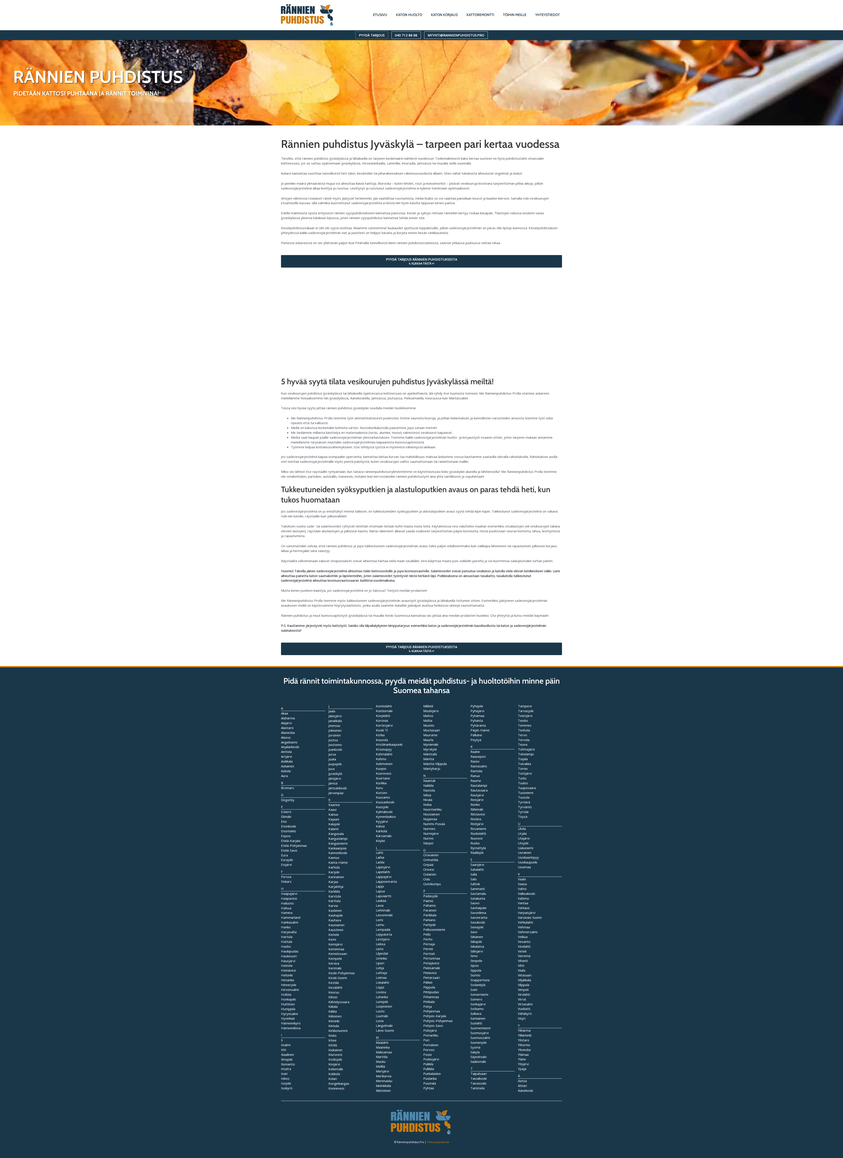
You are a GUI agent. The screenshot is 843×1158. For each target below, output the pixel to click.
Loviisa (381, 992)
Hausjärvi (288, 961)
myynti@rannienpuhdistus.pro (456, 35)
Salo (473, 879)
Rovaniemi (478, 828)
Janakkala (335, 720)
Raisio (474, 761)
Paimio (428, 901)
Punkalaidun (432, 1073)
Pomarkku (430, 1035)
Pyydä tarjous (372, 35)
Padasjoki (430, 896)
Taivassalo (478, 1083)
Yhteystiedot (547, 15)
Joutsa (333, 740)
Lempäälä (383, 929)
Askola (286, 771)
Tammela (477, 1088)
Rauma (475, 780)
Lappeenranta (386, 881)
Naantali (429, 780)
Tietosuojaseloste (438, 1142)
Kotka (380, 735)
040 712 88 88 (406, 35)
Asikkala (287, 761)
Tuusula (524, 797)
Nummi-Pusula (434, 824)
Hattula (286, 941)
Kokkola (334, 1074)
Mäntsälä (430, 754)
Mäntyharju (431, 768)
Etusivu (380, 15)
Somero (476, 999)
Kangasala (336, 833)
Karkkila (334, 891)
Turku (522, 778)
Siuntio (475, 975)
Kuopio (381, 768)
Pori (426, 1040)
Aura (284, 776)
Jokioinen (335, 730)
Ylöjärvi (523, 1064)
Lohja (380, 968)
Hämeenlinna (291, 1028)
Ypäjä (522, 1069)
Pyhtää (428, 1088)
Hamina (286, 912)
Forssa (286, 876)
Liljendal (382, 953)
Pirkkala (429, 1001)
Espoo (286, 836)
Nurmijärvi (431, 833)
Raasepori (478, 756)
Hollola (286, 994)
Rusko (475, 843)
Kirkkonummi (338, 1030)
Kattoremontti (480, 15)
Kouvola (382, 740)
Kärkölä (381, 831)
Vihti (521, 965)
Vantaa (523, 903)
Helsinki (287, 975)
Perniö (428, 949)
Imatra (286, 1069)
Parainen (429, 910)
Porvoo (428, 1049)
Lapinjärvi (383, 867)
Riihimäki (476, 809)
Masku (380, 1061)
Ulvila (522, 828)
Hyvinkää (288, 1018)
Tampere (525, 706)
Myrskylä (430, 749)
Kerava (333, 963)
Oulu (426, 879)
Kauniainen (336, 925)
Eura (284, 855)
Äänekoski (525, 1090)
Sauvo (474, 903)
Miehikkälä (383, 1085)
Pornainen (430, 1045)
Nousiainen (431, 814)
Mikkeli (428, 706)
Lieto (380, 949)
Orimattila (430, 860)
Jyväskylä (335, 773)
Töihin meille (514, 15)
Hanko (286, 927)
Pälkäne (476, 735)
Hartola (286, 937)
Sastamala (478, 893)
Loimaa (381, 977)
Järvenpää (335, 793)
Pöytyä (475, 740)
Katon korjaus (444, 15)
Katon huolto (409, 15)
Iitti (283, 1049)
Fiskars (286, 881)
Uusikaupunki (527, 862)
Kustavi (381, 792)
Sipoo (474, 965)
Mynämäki (430, 744)
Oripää (428, 864)
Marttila (381, 1056)
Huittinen (288, 1004)
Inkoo (285, 1078)
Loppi (380, 987)
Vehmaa (524, 927)
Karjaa (333, 881)
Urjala (522, 833)
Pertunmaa (431, 958)
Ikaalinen (287, 1054)
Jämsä (332, 783)
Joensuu (334, 725)
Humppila (288, 1009)
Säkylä (475, 1052)
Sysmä (475, 1047)
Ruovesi (476, 838)
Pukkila (428, 1064)
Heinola (286, 965)
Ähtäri (522, 1085)
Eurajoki (287, 860)
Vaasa (522, 884)
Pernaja (429, 944)
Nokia (427, 804)
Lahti (379, 852)
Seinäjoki (476, 927)
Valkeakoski (526, 893)
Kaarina (334, 804)
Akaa (284, 713)
